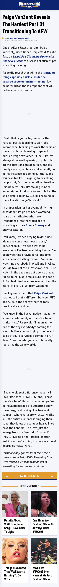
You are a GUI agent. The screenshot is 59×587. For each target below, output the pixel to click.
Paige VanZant (43, 293)
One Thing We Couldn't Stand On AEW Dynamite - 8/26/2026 (43, 526)
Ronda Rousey (35, 225)
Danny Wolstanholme (18, 38)
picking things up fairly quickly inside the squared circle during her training (28, 77)
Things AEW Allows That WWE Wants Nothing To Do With (15, 573)
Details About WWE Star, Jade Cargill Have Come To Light (15, 526)
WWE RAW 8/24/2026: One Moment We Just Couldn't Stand (42, 573)
